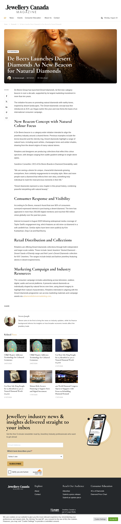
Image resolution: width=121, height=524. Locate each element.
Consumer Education (33, 18)
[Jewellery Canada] (27, 8)
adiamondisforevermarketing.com (37, 296)
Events (20, 18)
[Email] (6, 118)
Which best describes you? (19, 451)
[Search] (102, 18)
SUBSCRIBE (15, 464)
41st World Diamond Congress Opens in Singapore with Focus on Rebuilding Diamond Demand (66, 390)
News (12, 18)
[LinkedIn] (6, 107)
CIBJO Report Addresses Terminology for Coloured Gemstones (14, 357)
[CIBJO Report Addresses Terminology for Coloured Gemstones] (15, 345)
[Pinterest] (6, 112)
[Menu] (5, 18)
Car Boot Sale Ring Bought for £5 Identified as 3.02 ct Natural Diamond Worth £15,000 (65, 359)
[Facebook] (6, 96)
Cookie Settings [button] (100, 519)
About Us (48, 18)
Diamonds (13, 51)
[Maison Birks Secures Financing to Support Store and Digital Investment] (41, 376)
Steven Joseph (19, 78)
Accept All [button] (113, 519)
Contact (57, 18)
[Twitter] (6, 101)
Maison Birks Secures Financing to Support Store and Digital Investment (40, 388)
